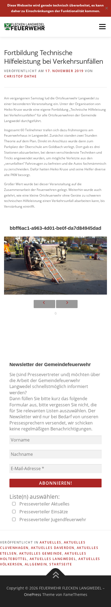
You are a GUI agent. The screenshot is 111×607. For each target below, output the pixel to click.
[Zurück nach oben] (55, 575)
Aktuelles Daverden (52, 547)
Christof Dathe (20, 76)
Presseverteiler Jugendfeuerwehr (52, 519)
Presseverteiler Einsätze (43, 512)
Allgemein (36, 564)
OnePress (32, 594)
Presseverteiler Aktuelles (44, 504)
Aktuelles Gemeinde (40, 553)
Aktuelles (50, 542)
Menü (102, 27)
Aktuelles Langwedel (53, 559)
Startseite (60, 564)
